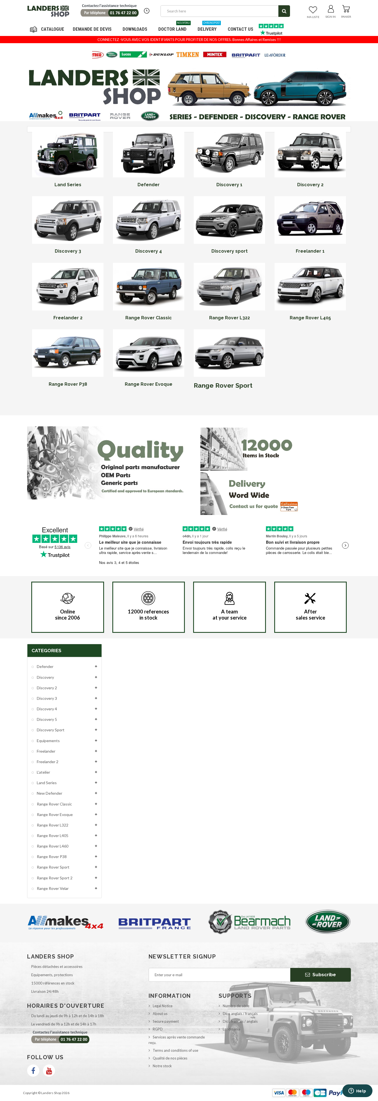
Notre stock (162, 1066)
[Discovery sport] (229, 220)
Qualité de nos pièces (170, 1058)
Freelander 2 (47, 761)
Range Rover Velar (52, 888)
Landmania (231, 1029)
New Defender (49, 793)
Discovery (45, 677)
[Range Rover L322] (229, 286)
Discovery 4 (46, 708)
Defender (44, 666)
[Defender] (148, 153)
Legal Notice (162, 1006)
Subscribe (323, 974)
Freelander (45, 751)
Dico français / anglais (240, 1021)
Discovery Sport (50, 729)
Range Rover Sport (223, 385)
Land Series (46, 782)
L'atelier (43, 772)
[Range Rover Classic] (148, 286)
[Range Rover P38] (67, 353)
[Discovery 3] (67, 220)
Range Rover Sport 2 (54, 877)
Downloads (135, 29)
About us (160, 1013)
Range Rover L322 (52, 825)
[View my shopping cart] (346, 8)
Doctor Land (174, 27)
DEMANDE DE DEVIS (92, 29)
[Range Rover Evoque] (148, 353)
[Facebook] (33, 1070)
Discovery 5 (46, 719)
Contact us (240, 29)
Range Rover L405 (52, 835)
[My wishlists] (313, 10)
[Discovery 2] (310, 153)
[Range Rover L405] (310, 286)
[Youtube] (49, 1070)
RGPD (158, 1029)
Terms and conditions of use (175, 1050)
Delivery (209, 27)
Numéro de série (236, 1006)
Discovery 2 (46, 687)
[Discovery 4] (148, 220)
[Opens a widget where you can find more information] (357, 1091)
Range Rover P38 (51, 856)
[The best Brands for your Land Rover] (189, 55)
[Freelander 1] (310, 220)
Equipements (48, 740)
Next (276, 51)
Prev (262, 51)
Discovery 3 (46, 698)
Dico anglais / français (240, 1013)
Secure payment (166, 1021)
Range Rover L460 (52, 846)
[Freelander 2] (67, 286)
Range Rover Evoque (54, 814)
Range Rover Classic (54, 804)
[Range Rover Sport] (229, 353)
